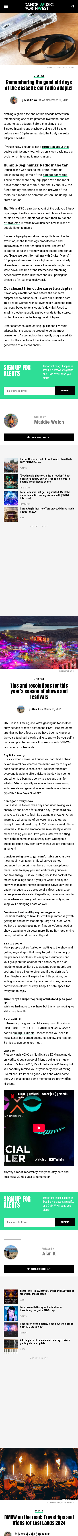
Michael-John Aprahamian (34, 1533)
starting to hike (26, 916)
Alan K (35, 709)
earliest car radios (55, 175)
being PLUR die (24, 1033)
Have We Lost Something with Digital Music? (39, 255)
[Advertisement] (39, 567)
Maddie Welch (32, 100)
